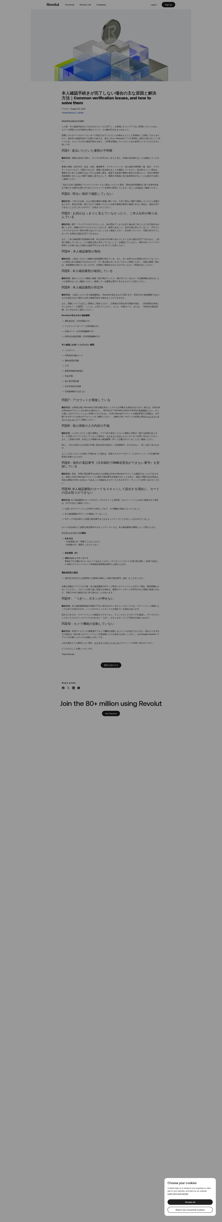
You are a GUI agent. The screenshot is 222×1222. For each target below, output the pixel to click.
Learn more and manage (178, 1194)
